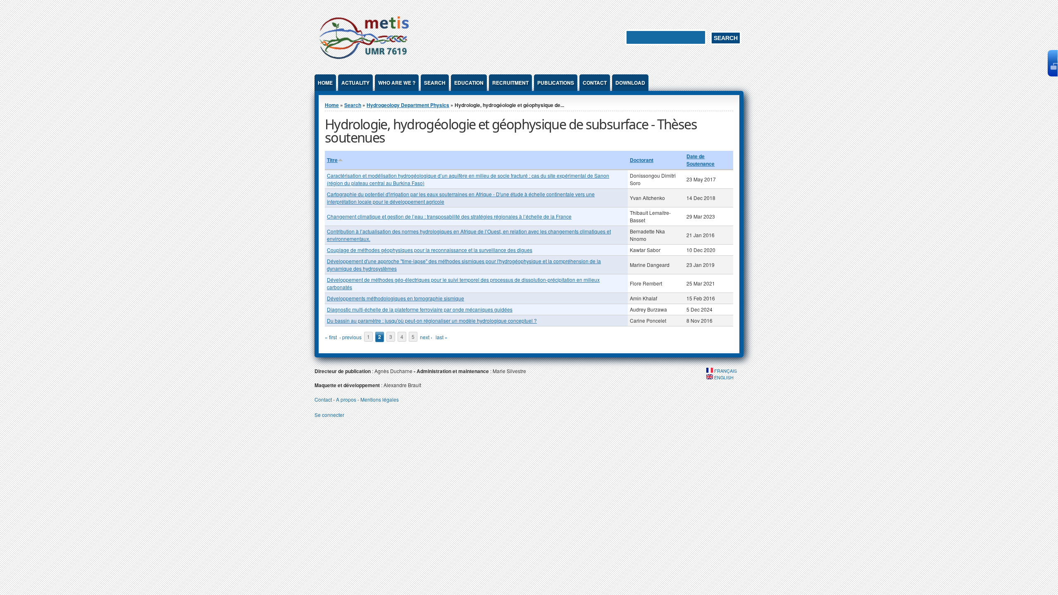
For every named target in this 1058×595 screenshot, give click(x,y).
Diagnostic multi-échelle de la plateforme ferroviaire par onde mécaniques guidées (419, 309)
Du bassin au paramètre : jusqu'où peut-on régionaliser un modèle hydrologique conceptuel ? (432, 320)
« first (331, 336)
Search (435, 82)
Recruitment (510, 82)
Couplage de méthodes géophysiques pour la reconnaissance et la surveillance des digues (429, 249)
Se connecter (329, 414)
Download (630, 82)
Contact (595, 82)
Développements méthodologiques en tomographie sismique (395, 298)
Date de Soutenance (700, 159)
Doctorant (641, 160)
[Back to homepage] (364, 60)
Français (725, 371)
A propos (346, 399)
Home (325, 82)
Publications (555, 82)
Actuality (355, 82)
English (723, 377)
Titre (332, 160)
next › (426, 336)
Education (469, 82)
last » (442, 336)
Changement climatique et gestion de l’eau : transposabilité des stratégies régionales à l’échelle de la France (449, 216)
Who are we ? (396, 82)
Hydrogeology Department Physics (408, 105)
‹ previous (350, 336)
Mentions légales (379, 399)
